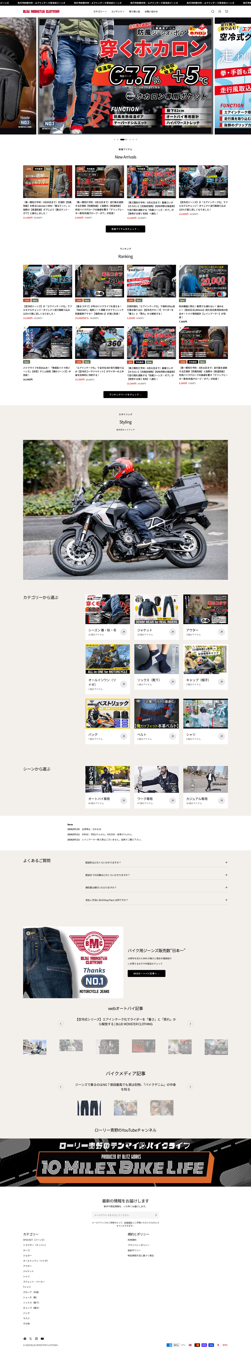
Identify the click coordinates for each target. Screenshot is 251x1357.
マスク (26, 1318)
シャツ (26, 1276)
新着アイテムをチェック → (125, 228)
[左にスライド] (61, 1024)
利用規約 (128, 1222)
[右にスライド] (190, 1024)
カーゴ (26, 1250)
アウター (27, 1265)
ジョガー (27, 1255)
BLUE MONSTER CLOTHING (44, 1345)
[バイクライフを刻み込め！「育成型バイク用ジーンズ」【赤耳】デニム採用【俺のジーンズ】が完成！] (47, 342)
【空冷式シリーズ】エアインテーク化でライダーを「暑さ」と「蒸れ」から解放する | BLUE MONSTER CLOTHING (125, 1021)
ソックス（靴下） (32, 1302)
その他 (26, 1323)
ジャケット (28, 1271)
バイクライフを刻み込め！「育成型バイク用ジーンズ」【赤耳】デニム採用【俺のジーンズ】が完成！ (47, 371)
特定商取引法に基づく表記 (141, 1255)
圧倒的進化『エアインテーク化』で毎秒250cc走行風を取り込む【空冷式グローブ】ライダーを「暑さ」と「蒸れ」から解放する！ (151, 310)
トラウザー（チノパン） (35, 1245)
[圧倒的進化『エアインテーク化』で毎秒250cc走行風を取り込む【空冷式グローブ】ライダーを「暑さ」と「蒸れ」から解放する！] (151, 281)
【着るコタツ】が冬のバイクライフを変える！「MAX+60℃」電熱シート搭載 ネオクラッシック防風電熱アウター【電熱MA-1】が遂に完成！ (99, 310)
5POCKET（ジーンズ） (34, 1239)
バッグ (26, 1313)
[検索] (213, 11)
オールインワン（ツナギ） (36, 1260)
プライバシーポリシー (138, 1245)
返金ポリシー (134, 1250)
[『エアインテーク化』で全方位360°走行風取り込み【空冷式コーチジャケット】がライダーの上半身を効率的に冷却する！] (99, 342)
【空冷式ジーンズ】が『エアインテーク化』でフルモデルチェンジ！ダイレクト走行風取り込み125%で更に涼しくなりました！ (203, 205)
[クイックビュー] (67, 171)
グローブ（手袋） (31, 1292)
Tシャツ (27, 1286)
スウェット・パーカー (34, 1281)
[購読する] (156, 1215)
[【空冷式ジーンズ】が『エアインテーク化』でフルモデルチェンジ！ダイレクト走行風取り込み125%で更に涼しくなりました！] (203, 181)
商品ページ (125, 75)
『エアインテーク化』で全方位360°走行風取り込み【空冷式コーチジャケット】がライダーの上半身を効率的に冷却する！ (99, 371)
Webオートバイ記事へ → (146, 973)
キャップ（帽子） (32, 1307)
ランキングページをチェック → (125, 394)
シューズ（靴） (30, 1297)
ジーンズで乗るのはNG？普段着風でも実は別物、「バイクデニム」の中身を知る (125, 1086)
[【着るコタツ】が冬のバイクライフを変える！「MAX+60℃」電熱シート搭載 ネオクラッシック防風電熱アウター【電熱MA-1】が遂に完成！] (99, 281)
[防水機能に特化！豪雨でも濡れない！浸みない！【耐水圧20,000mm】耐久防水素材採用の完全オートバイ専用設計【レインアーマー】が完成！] (203, 281)
